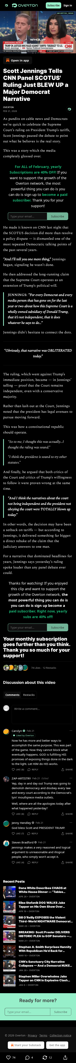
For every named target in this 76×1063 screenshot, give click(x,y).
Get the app (57, 1045)
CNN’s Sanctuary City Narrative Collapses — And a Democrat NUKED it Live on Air (45, 964)
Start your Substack (27, 1045)
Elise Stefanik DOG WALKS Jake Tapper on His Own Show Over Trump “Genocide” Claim (42, 905)
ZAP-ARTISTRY (21, 778)
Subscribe (53, 5)
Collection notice (60, 1035)
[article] (38, 892)
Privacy (32, 1035)
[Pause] (4, 49)
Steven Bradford (23, 842)
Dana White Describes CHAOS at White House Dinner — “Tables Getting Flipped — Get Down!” (42, 890)
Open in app (20, 60)
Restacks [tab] (28, 695)
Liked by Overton (25, 735)
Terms (43, 1035)
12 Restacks (49, 667)
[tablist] (20, 695)
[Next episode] (12, 49)
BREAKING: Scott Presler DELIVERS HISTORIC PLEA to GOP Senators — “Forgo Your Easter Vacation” (44, 934)
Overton (8, 107)
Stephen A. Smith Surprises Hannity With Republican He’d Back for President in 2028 (45, 949)
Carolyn (17, 731)
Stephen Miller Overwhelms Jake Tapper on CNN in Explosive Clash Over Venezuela (43, 978)
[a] (9, 892)
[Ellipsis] (71, 730)
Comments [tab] (12, 695)
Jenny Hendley (21, 823)
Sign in (68, 5)
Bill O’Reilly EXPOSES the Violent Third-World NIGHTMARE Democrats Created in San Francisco (45, 919)
